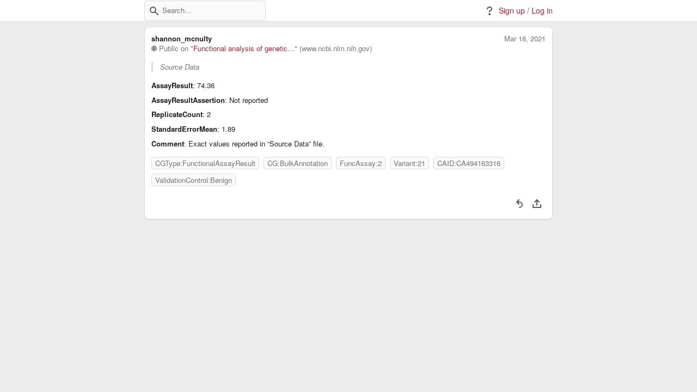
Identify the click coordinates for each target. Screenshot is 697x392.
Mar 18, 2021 (525, 39)
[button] (154, 11)
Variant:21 (409, 163)
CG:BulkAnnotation (297, 163)
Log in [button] (542, 10)
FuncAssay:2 (361, 163)
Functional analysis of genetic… (244, 48)
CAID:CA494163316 (468, 163)
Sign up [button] (512, 10)
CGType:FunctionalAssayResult (205, 163)
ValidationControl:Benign (193, 179)
